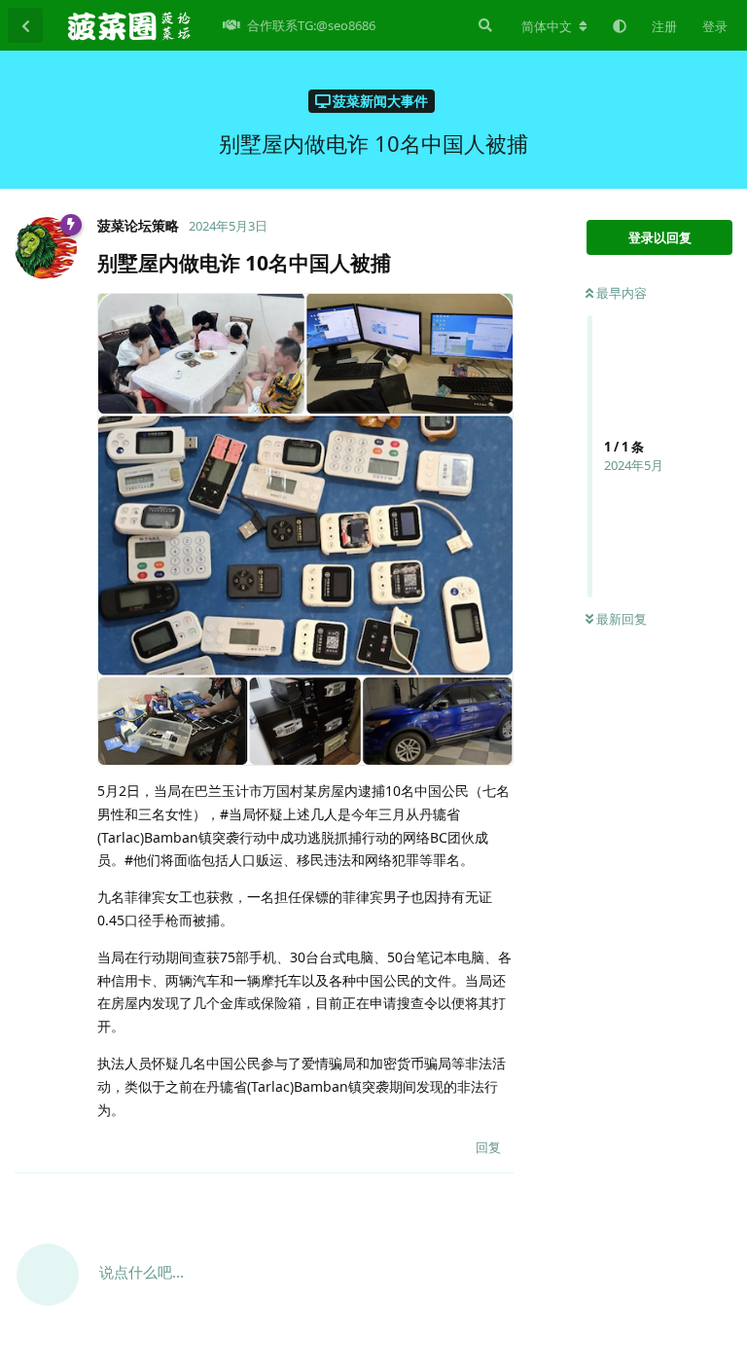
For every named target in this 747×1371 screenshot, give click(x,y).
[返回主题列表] (25, 25)
